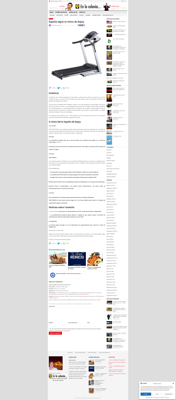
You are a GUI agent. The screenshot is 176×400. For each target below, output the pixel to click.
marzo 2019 (110, 215)
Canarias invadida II (117, 322)
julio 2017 (109, 268)
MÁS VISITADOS (73, 15)
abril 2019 (109, 212)
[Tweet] (59, 88)
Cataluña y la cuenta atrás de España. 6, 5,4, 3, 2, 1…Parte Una (119, 303)
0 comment (72, 25)
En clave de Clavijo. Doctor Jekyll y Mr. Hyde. (119, 52)
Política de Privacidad (84, 294)
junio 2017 (109, 271)
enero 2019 (109, 220)
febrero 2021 (110, 185)
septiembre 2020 (111, 188)
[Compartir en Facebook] (52, 88)
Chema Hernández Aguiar (56, 25)
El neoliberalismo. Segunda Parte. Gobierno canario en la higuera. (119, 310)
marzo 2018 (110, 247)
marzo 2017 (110, 279)
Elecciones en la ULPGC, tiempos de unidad (77, 268)
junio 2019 (109, 209)
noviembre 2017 (111, 258)
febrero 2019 (110, 217)
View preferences (168, 394)
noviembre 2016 (111, 290)
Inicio (51, 12)
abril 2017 (109, 277)
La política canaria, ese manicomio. (118, 118)
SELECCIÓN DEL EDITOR (108, 15)
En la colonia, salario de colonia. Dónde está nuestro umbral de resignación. (120, 328)
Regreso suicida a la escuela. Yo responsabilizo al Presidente (99, 382)
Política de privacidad (64, 331)
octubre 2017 (110, 260)
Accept (145, 394)
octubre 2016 (110, 293)
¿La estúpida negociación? (119, 34)
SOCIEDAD (88, 15)
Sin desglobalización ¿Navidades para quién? (118, 346)
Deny (157, 394)
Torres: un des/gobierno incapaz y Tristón (94, 268)
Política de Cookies (92, 352)
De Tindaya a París (117, 136)
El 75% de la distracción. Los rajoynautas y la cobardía (119, 30)
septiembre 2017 (111, 263)
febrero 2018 (110, 250)
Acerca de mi (73, 12)
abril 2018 (109, 244)
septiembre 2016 (111, 295)
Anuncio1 (109, 150)
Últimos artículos (61, 12)
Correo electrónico (73, 322)
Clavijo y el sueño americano (119, 21)
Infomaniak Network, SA (54, 294)
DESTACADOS (60, 15)
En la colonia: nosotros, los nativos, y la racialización (119, 89)
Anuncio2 (109, 152)
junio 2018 (109, 239)
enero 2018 (109, 252)
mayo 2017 (109, 274)
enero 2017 (109, 285)
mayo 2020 (109, 193)
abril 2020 (109, 196)
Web (88, 322)
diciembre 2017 (110, 255)
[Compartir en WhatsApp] (66, 88)
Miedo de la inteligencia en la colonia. (115, 78)
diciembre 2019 (110, 199)
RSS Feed (112, 357)
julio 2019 (109, 207)
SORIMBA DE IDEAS (96, 15)
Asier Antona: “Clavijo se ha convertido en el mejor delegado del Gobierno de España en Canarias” (119, 64)
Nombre (51, 322)
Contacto (82, 12)
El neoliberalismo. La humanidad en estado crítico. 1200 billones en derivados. (119, 47)
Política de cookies (149, 397)
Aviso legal (70, 352)
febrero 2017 (110, 282)
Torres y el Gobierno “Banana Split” (57, 266)
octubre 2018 (110, 228)
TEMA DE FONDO (111, 177)
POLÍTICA (81, 15)
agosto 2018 (110, 234)
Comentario (52, 306)
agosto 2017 (110, 266)
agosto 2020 (110, 191)
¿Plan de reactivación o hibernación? (118, 104)
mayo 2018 (109, 242)
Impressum (167, 397)
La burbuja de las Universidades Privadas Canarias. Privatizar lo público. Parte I (120, 316)
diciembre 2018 (110, 223)
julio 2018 (109, 236)
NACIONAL (52, 15)
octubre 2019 (110, 201)
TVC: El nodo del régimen (118, 39)
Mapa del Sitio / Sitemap (54, 373)
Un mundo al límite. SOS (118, 131)
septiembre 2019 (111, 204)
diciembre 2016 (110, 287)
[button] (173, 383)
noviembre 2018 (111, 226)
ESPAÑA (66, 15)
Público (57, 149)
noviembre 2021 (111, 183)
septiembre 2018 (111, 231)
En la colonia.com (83, 398)
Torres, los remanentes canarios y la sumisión (100, 389)
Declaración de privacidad (159, 397)
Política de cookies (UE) (104, 352)
